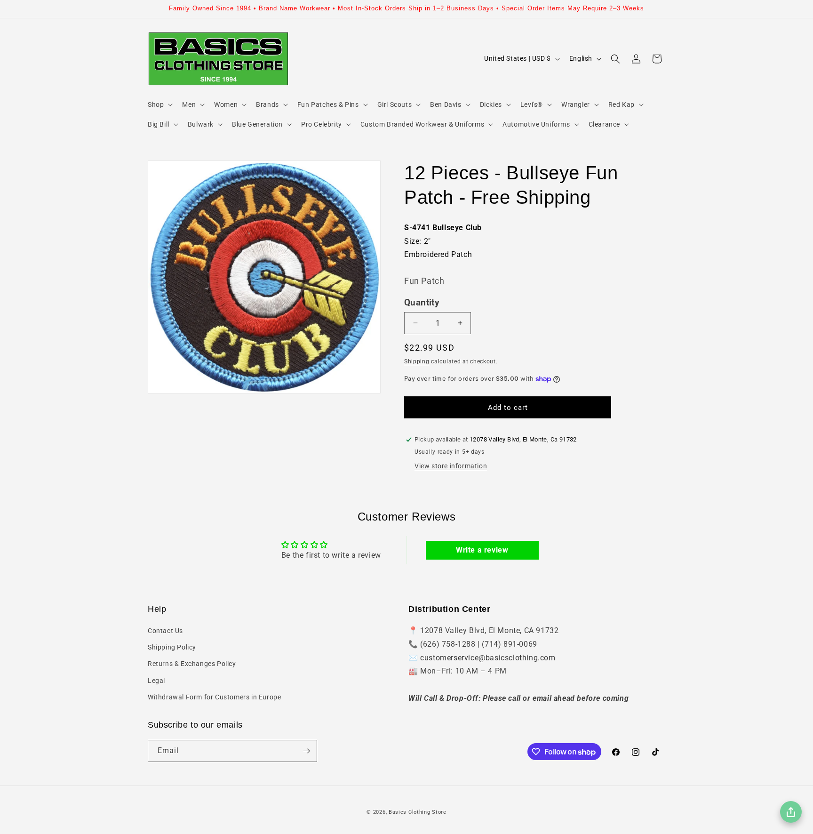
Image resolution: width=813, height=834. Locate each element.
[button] (159, 104)
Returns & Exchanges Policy (192, 663)
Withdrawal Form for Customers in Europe (214, 697)
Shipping (417, 361)
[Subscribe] (306, 751)
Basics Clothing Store (417, 812)
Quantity (421, 302)
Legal (156, 680)
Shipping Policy (172, 647)
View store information (450, 466)
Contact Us (165, 630)
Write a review (482, 549)
